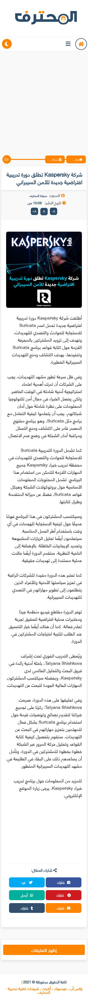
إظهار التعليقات (44, 950)
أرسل (24, 895)
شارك (61, 882)
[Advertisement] (44, 99)
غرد (24, 882)
